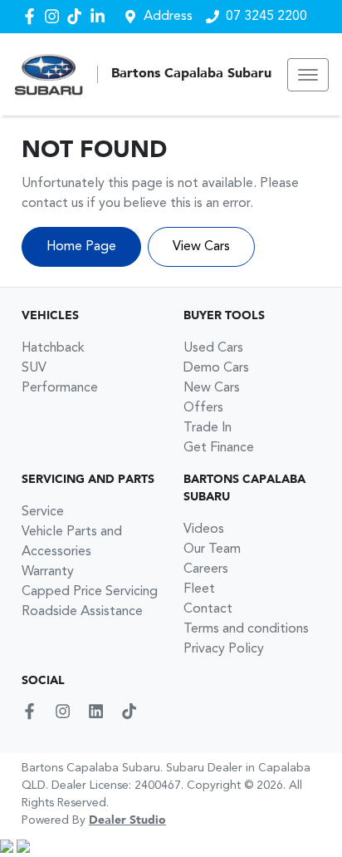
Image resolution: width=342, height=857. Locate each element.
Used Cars (213, 348)
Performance (60, 388)
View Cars (201, 247)
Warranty (48, 572)
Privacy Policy (223, 649)
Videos (203, 529)
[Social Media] (77, 16)
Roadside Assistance (82, 611)
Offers (203, 408)
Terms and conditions (246, 629)
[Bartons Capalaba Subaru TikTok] (132, 711)
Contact (207, 609)
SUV (34, 368)
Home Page (81, 247)
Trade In (207, 428)
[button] (308, 74)
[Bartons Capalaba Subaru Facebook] (33, 16)
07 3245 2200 (266, 16)
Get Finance (218, 448)
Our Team (212, 549)
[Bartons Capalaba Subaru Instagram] (55, 16)
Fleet (199, 589)
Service (43, 512)
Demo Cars (216, 368)
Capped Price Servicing (90, 591)
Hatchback (53, 348)
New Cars (211, 388)
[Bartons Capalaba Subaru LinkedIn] (101, 16)
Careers (205, 569)
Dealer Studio (127, 820)
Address (168, 16)
